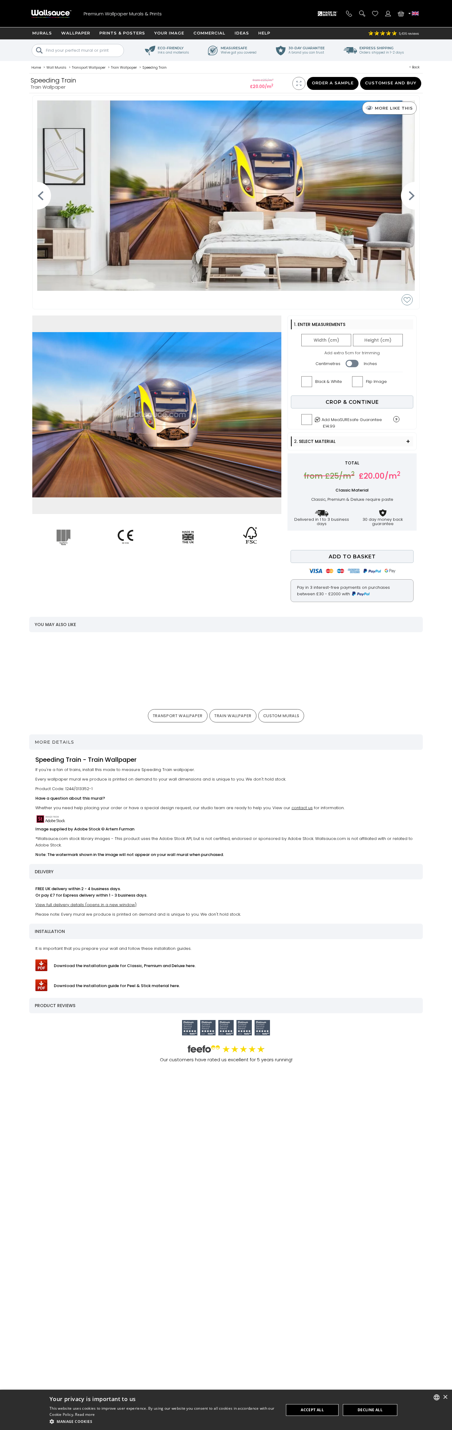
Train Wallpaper (233, 716)
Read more (85, 1414)
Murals (42, 32)
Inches (370, 364)
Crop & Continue (352, 402)
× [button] (445, 1397)
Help (264, 32)
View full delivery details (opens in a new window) (86, 905)
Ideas (242, 32)
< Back (414, 67)
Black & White (328, 381)
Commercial (209, 32)
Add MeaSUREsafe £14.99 (352, 421)
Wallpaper (75, 32)
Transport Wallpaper (178, 716)
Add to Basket (352, 557)
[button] (163, 1421)
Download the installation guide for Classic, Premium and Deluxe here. (125, 966)
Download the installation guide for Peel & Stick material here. (117, 986)
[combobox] (437, 1397)
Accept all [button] (312, 1409)
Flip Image (376, 381)
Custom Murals (281, 716)
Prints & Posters (122, 32)
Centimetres (327, 364)
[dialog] (226, 1410)
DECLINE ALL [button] (370, 1409)
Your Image (169, 32)
